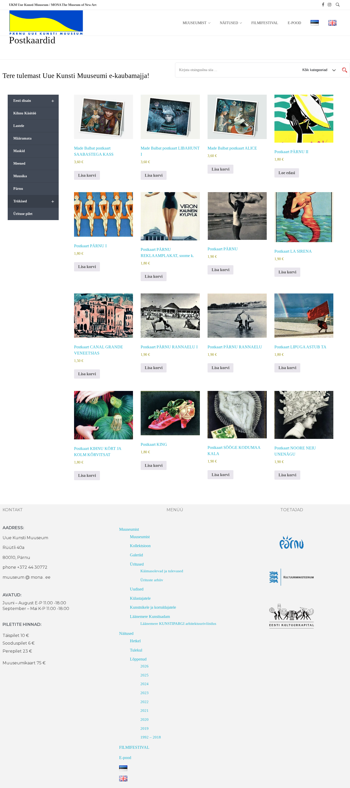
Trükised (33, 201)
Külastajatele (140, 598)
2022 (144, 702)
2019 (144, 728)
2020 (144, 719)
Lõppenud (138, 659)
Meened (19, 163)
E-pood (125, 757)
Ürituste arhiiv (151, 580)
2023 (144, 693)
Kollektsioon (140, 546)
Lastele (18, 126)
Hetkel (135, 641)
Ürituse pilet (23, 214)
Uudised (136, 589)
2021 (144, 710)
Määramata (22, 138)
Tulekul (136, 650)
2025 (144, 675)
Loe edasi (287, 173)
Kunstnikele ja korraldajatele (153, 607)
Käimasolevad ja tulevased (161, 571)
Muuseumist (129, 529)
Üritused (137, 564)
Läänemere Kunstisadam (150, 616)
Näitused (126, 633)
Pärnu (18, 189)
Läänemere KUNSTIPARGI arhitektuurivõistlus (178, 624)
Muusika (20, 176)
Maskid (19, 151)
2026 (144, 666)
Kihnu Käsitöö (24, 113)
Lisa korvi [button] (87, 175)
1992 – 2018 (150, 737)
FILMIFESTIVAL (134, 747)
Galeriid (136, 555)
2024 (144, 684)
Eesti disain (33, 101)
